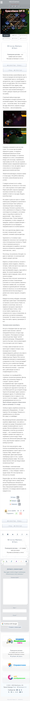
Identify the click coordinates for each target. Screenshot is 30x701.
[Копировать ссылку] (3, 534)
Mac (15, 17)
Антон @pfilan (23, 26)
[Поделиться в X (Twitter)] (27, 534)
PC (18, 17)
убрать (20, 656)
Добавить (19, 46)
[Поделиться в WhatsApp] (22, 534)
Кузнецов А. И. (22, 687)
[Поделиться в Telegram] (7, 534)
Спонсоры (12, 46)
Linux (11, 17)
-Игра (11, 14)
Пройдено (15, 500)
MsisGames (14, 2)
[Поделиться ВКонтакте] (13, 534)
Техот (14, 687)
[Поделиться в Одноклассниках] (17, 534)
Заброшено (15, 504)
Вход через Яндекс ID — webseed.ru (15, 699)
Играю (15, 497)
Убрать (15, 48)
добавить (14, 656)
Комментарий (14, 577)
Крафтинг (17, 14)
